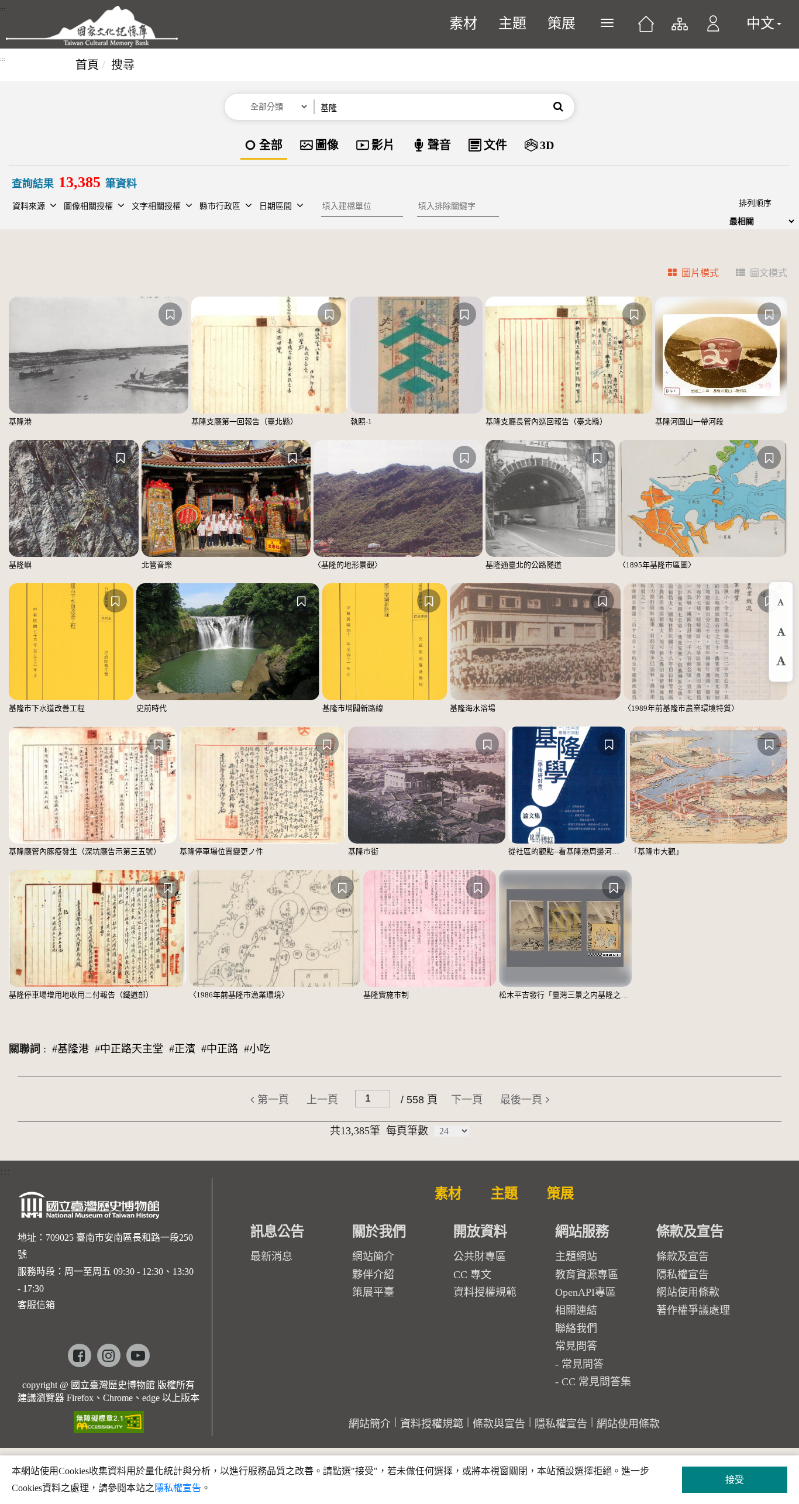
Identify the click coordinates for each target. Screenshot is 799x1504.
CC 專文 (472, 1275)
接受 (734, 1480)
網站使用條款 (687, 1292)
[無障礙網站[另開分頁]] (109, 1418)
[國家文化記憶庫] (92, 26)
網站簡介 (373, 1256)
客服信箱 (36, 1305)
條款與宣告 (499, 1424)
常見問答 (583, 1364)
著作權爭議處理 (693, 1310)
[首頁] (646, 28)
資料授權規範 (484, 1292)
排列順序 (755, 203)
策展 (561, 23)
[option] (263, 146)
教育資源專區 (586, 1275)
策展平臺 (373, 1292)
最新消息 (271, 1256)
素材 (463, 23)
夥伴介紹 (373, 1275)
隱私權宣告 (682, 1275)
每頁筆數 (407, 1131)
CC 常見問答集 (596, 1382)
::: (2, 9)
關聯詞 (24, 1049)
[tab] (686, 274)
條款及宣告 (682, 1256)
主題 (512, 23)
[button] (713, 29)
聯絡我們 (576, 1328)
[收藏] (170, 314)
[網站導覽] (679, 29)
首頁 (87, 64)
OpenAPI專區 (585, 1292)
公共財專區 (479, 1256)
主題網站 (576, 1256)
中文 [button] (760, 23)
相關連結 (576, 1310)
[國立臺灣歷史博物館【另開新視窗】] (90, 1209)
